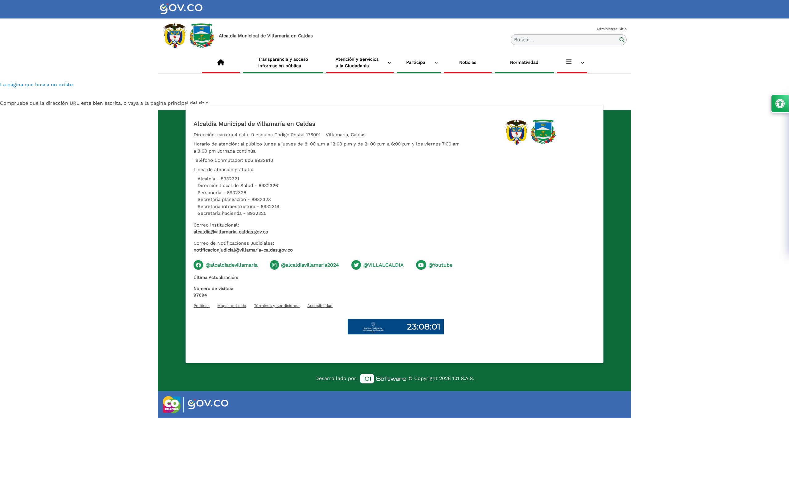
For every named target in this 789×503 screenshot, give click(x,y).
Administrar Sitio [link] (611, 29)
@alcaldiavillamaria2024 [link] (310, 265)
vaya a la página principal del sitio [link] (168, 103)
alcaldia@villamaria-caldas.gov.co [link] (231, 232)
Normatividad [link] (524, 62)
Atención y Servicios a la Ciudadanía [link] (357, 62)
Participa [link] (415, 62)
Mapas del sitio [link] (231, 305)
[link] (188, 9)
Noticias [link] (467, 62)
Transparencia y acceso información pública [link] (283, 62)
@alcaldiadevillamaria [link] (232, 265)
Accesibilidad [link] (320, 305)
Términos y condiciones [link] (277, 305)
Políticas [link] (202, 305)
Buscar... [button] (524, 40)
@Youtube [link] (440, 265)
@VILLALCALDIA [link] (383, 265)
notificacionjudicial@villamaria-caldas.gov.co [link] (243, 250)
